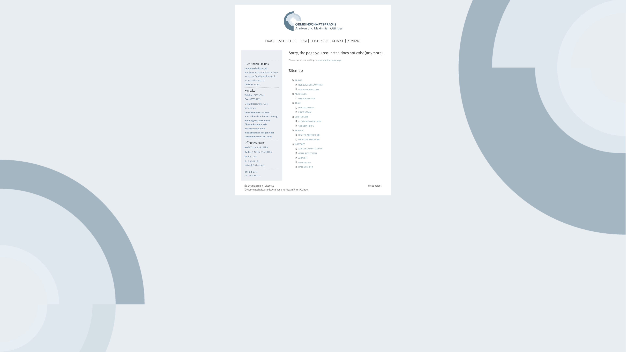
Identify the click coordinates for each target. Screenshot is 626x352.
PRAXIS (298, 80)
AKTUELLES (301, 93)
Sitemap (269, 185)
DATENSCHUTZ (305, 166)
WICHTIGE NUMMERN (309, 139)
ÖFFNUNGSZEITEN (307, 153)
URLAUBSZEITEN (306, 98)
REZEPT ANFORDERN (309, 134)
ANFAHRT (303, 157)
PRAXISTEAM (304, 112)
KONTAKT (300, 144)
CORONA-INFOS (306, 125)
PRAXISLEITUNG (306, 107)
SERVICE (299, 130)
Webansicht (374, 185)
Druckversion (255, 185)
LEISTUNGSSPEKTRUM (309, 121)
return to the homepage (329, 60)
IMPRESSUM (304, 162)
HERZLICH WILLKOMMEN (310, 84)
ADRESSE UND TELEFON (310, 148)
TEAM (298, 103)
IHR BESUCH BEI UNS (308, 89)
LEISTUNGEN (301, 116)
